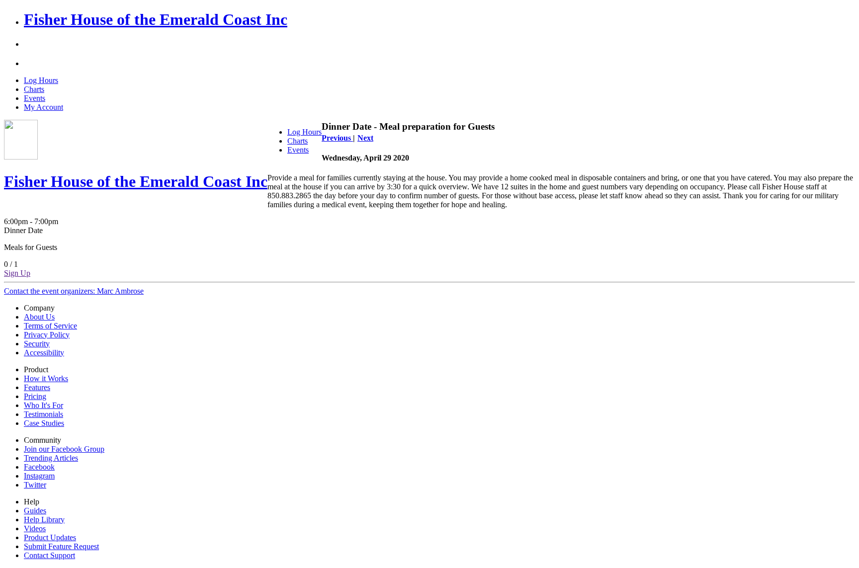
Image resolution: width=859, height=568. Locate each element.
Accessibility (44, 352)
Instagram (39, 476)
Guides (35, 510)
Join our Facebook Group (64, 449)
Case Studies (44, 423)
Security (37, 343)
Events (34, 98)
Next (365, 138)
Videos (35, 528)
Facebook (39, 467)
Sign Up (17, 273)
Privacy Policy (47, 334)
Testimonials (43, 414)
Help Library (44, 519)
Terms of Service (50, 326)
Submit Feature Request (61, 546)
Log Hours (41, 80)
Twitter (35, 485)
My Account (43, 107)
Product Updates (50, 537)
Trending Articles (51, 458)
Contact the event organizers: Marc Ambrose (74, 291)
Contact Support (49, 555)
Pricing (35, 396)
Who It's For (43, 405)
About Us (39, 317)
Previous (337, 138)
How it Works (46, 378)
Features (37, 387)
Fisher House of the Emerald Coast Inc (155, 19)
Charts (34, 89)
